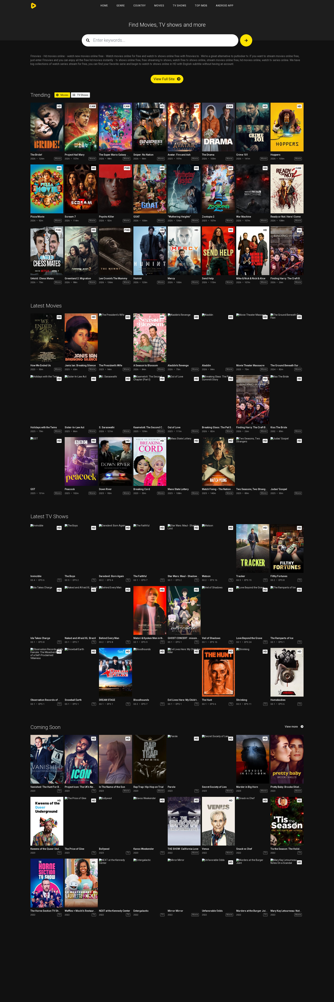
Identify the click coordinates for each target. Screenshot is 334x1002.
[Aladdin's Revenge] (184, 337)
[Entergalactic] (149, 883)
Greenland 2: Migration (78, 278)
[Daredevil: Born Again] (115, 548)
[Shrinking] (252, 672)
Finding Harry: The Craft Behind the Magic (294, 278)
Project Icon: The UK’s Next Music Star (86, 787)
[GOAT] (149, 188)
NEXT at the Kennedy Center (114, 910)
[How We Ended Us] (46, 337)
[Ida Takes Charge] (46, 610)
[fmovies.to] (34, 6)
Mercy (171, 278)
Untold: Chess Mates (42, 278)
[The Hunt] (218, 672)
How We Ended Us (40, 365)
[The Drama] (218, 127)
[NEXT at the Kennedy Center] (115, 883)
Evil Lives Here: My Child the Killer (187, 700)
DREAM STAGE (107, 700)
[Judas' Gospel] (287, 461)
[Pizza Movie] (46, 188)
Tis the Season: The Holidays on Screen (293, 848)
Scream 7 (70, 216)
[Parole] (184, 759)
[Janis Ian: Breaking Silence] (81, 337)
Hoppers (275, 154)
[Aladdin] (218, 337)
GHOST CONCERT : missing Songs (187, 638)
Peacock (70, 489)
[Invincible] (46, 548)
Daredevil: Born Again (111, 576)
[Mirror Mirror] (184, 883)
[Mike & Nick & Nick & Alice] (252, 250)
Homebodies (278, 700)
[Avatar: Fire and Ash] (184, 127)
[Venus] (218, 821)
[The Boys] (81, 548)
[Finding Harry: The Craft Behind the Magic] (287, 250)
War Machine (243, 216)
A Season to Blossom (145, 365)
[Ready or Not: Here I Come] (287, 188)
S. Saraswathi (106, 427)
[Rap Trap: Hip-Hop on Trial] (149, 759)
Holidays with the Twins (43, 427)
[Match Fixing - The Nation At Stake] (218, 461)
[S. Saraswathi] (115, 399)
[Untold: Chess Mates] (46, 250)
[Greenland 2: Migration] (81, 250)
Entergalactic (141, 910)
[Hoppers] (287, 127)
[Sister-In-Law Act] (81, 399)
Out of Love (174, 427)
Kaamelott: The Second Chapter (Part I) (155, 427)
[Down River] (115, 461)
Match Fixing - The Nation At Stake (221, 489)
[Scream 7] (81, 188)
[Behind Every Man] (115, 610)
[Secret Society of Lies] (218, 759)
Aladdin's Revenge (178, 365)
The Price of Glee (74, 848)
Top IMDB (201, 5)
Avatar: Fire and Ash (179, 154)
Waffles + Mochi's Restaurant (81, 910)
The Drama (208, 154)
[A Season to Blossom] (149, 337)
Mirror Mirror (175, 910)
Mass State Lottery (178, 489)
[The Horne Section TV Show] (46, 883)
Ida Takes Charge (40, 638)
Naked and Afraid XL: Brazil (80, 638)
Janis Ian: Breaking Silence (80, 365)
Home (104, 5)
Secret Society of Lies (214, 787)
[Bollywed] (115, 821)
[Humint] (149, 250)
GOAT (136, 216)
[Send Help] (218, 250)
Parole (171, 787)
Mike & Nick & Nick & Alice (250, 278)
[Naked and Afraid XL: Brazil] (81, 610)
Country (139, 5)
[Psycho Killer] (115, 188)
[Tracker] (252, 548)
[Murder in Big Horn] (252, 759)
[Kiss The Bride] (287, 399)
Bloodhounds (141, 700)
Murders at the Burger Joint (252, 910)
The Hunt (207, 700)
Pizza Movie (37, 216)
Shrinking (241, 700)
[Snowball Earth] (81, 672)
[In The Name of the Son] (115, 759)
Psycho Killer (106, 216)
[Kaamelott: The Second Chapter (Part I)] (149, 399)
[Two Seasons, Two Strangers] (252, 461)
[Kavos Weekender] (149, 821)
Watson (206, 576)
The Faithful (140, 576)
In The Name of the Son (112, 787)
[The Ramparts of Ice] (287, 610)
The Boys (70, 576)
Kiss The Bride (279, 427)
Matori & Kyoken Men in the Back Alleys (155, 638)
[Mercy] (184, 250)
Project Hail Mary (74, 154)
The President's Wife (110, 365)
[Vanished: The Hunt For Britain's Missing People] (46, 759)
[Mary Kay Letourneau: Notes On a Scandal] (287, 883)
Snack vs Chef (244, 848)
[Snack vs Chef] (252, 821)
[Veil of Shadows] (218, 610)
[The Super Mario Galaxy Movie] (115, 127)
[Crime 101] (252, 127)
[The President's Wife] (115, 337)
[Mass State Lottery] (184, 461)
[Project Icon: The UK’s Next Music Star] (81, 759)
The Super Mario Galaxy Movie (116, 154)
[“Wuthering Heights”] (184, 188)
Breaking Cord (141, 489)
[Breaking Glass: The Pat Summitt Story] (218, 399)
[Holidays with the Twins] (46, 399)
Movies (159, 5)
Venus (205, 848)
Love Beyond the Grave (249, 638)
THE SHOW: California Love (183, 848)
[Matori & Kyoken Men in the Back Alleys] (149, 610)
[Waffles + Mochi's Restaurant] (81, 883)
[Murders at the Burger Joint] (252, 883)
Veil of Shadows (211, 638)
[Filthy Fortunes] (287, 548)
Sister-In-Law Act (74, 427)
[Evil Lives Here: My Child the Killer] (184, 672)
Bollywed (104, 848)
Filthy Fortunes (279, 576)
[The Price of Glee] (81, 821)
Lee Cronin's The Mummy (113, 278)
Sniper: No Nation (143, 154)
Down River (105, 489)
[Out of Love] (184, 399)
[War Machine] (252, 188)
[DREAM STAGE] (115, 672)
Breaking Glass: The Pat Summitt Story (224, 427)
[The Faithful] (149, 548)
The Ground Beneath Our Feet (287, 365)
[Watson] (218, 548)
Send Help (208, 278)
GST (32, 489)
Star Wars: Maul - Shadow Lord (185, 576)
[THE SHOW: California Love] (184, 821)
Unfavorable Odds (212, 910)
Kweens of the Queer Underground (50, 848)
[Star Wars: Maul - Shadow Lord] (184, 548)
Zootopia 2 (208, 216)
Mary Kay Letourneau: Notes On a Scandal (294, 910)
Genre (121, 5)
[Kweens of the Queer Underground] (46, 821)
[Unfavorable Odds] (218, 883)
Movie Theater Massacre (250, 365)
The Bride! (36, 154)
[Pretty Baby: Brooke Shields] (287, 759)
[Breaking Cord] (149, 461)
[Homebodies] (287, 672)
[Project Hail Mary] (81, 127)
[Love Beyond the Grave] (252, 610)
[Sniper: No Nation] (149, 127)
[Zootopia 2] (218, 188)
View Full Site (165, 79)
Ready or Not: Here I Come (286, 216)
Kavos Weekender (143, 848)
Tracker (240, 576)
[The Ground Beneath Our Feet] (287, 337)
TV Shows (179, 5)
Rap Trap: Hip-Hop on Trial (148, 787)
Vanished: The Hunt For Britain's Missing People (57, 787)
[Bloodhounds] (149, 672)
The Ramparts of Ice (282, 638)
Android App (224, 5)
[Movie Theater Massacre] (252, 337)
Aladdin (206, 365)
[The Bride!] (46, 127)
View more (291, 726)
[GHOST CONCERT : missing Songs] (184, 610)
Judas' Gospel (279, 489)
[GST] (46, 461)
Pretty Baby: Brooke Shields (286, 787)
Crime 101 (242, 154)
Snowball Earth (73, 700)
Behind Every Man (109, 638)
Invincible (35, 576)
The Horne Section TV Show (46, 910)
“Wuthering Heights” (179, 216)
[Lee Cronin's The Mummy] (115, 250)
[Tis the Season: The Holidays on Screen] (287, 821)
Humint (137, 278)
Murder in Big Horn (247, 787)
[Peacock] (81, 461)
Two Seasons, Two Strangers (252, 489)
